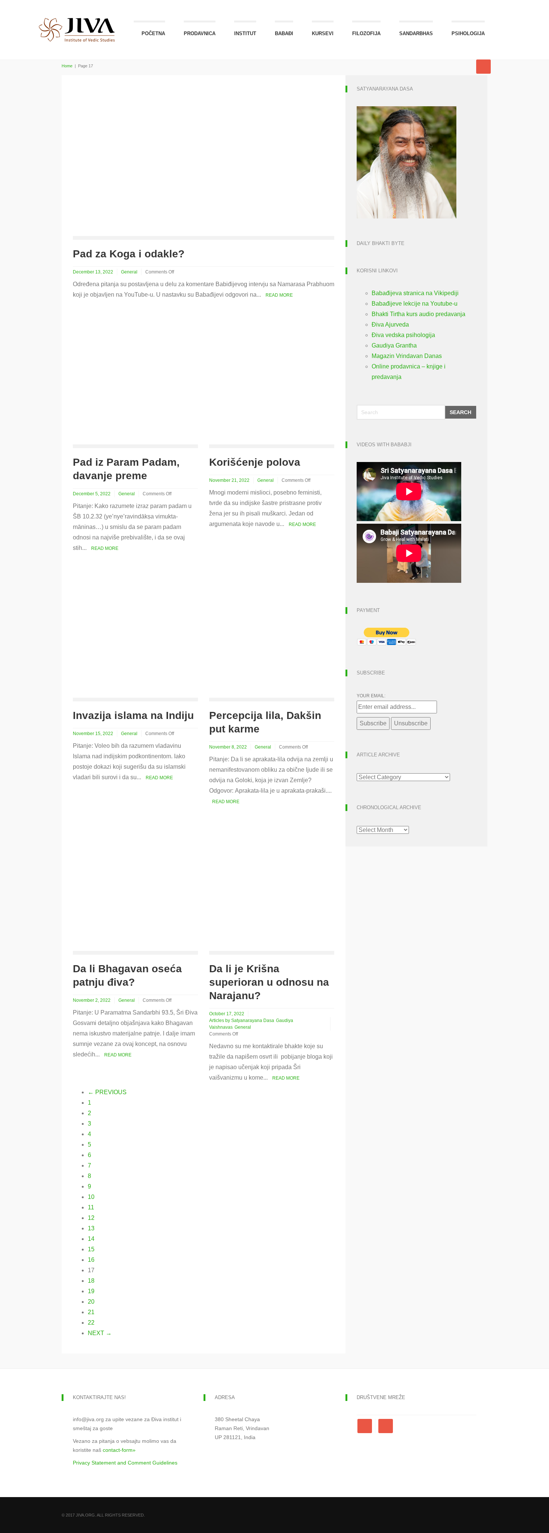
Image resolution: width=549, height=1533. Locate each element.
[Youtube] (385, 1426)
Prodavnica (199, 33)
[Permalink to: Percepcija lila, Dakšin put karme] (271, 634)
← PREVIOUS (107, 1092)
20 (91, 1301)
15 (91, 1249)
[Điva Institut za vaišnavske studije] (77, 21)
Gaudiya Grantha (394, 345)
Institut (245, 33)
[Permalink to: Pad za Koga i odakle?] (147, 160)
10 (91, 1197)
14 (91, 1239)
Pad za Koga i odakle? (128, 254)
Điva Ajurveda (390, 324)
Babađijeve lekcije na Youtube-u (415, 303)
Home (67, 66)
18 (91, 1281)
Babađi (284, 33)
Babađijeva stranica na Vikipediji (415, 293)
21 (91, 1312)
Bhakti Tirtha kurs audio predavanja (418, 314)
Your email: (371, 696)
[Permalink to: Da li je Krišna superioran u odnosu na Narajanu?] (271, 888)
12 (91, 1218)
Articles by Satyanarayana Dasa (241, 1020)
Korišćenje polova (254, 462)
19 (91, 1291)
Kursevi (323, 33)
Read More (279, 295)
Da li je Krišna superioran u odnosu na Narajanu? (269, 982)
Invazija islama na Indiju (133, 715)
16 (91, 1260)
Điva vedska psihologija (403, 335)
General (129, 272)
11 (91, 1207)
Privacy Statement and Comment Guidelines (125, 1463)
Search (460, 412)
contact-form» (119, 1450)
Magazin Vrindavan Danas (407, 356)
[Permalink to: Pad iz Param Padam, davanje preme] (135, 381)
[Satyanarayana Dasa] (406, 162)
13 (91, 1228)
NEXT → (100, 1333)
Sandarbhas (416, 33)
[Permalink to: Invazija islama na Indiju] (135, 634)
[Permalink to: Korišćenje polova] (271, 381)
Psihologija (468, 33)
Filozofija (366, 33)
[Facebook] (366, 1426)
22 (91, 1322)
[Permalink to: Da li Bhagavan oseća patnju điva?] (135, 888)
